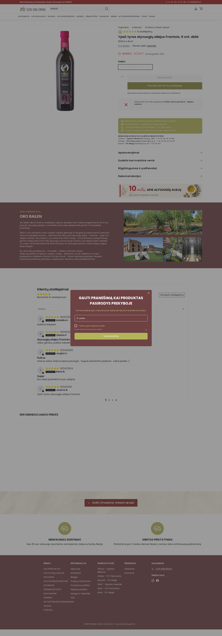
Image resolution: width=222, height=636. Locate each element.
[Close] (149, 293)
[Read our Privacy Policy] (146, 329)
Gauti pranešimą (111, 336)
